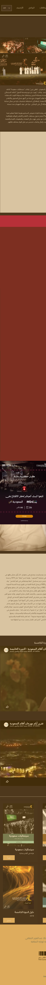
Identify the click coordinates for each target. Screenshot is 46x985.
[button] (24, 516)
